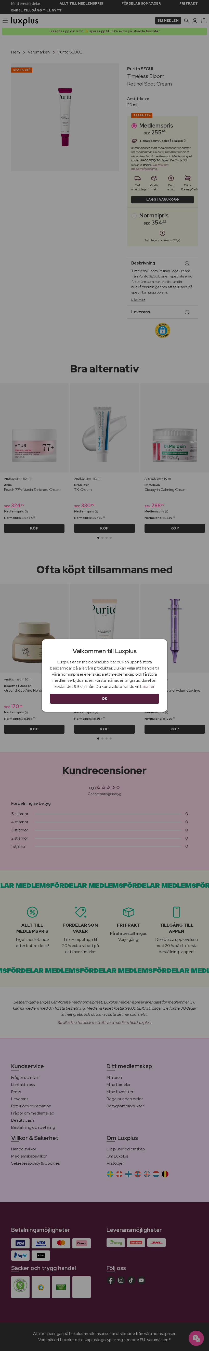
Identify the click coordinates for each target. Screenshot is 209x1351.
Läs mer (147, 686)
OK (105, 698)
